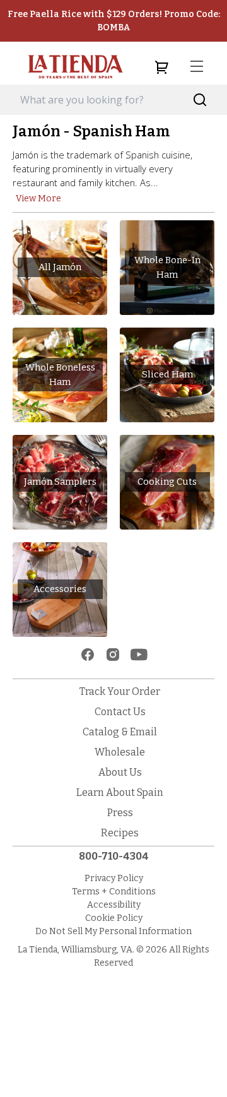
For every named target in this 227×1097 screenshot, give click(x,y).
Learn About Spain (119, 792)
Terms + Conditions (114, 891)
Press (120, 813)
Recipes (120, 833)
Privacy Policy (113, 878)
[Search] (200, 100)
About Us (120, 772)
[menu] (196, 67)
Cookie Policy (114, 918)
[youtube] (139, 654)
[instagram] (112, 654)
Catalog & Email (120, 732)
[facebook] (87, 654)
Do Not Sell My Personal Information (113, 931)
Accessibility (114, 904)
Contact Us (120, 712)
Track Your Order (119, 691)
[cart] (161, 67)
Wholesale (120, 752)
